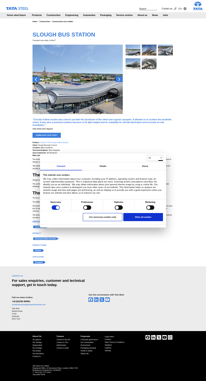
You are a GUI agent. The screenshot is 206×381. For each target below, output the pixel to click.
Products (37, 15)
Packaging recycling (88, 348)
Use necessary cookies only (102, 217)
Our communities (87, 342)
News (155, 15)
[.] (136, 8)
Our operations (38, 354)
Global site (85, 354)
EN (150, 158)
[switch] (87, 207)
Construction (54, 15)
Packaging (106, 15)
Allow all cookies (143, 217)
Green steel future (16, 15)
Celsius (38, 250)
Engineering (71, 15)
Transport (39, 262)
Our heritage (37, 348)
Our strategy (37, 342)
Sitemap (108, 351)
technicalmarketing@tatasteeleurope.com (29, 305)
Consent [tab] (61, 166)
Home (35, 22)
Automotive (89, 15)
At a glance (37, 340)
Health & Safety (86, 351)
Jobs (165, 15)
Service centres (124, 15)
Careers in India (63, 348)
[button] (36, 79)
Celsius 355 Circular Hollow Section (54, 143)
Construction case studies (62, 22)
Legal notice (109, 337)
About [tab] (145, 166)
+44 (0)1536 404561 (21, 301)
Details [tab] (103, 166)
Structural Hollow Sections (45, 239)
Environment (85, 345)
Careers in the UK (63, 340)
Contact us (167, 8)
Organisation (37, 345)
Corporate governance (89, 340)
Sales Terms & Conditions (114, 342)
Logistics (108, 348)
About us (142, 15)
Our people (37, 351)
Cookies (108, 339)
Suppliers (108, 345)
